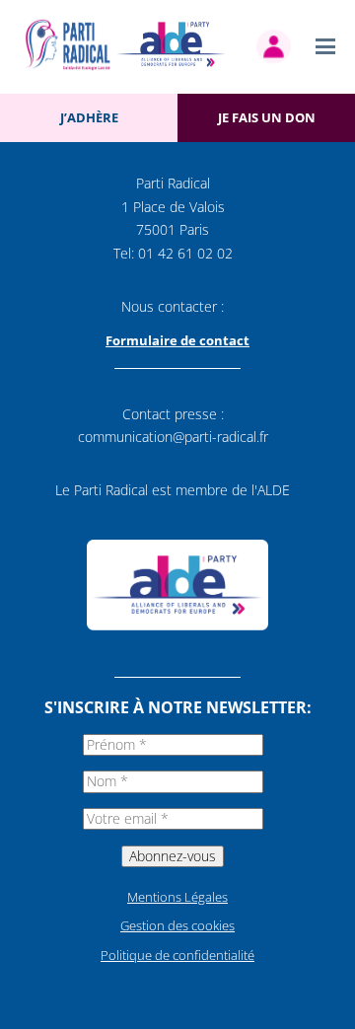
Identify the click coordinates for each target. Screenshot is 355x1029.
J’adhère (89, 117)
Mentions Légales (177, 897)
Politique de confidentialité (177, 955)
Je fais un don (267, 117)
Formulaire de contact (177, 340)
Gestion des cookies (177, 925)
